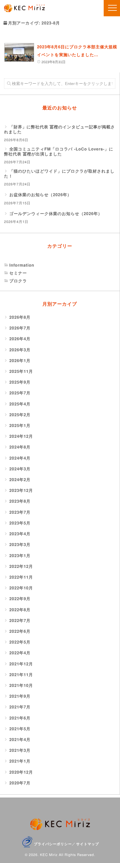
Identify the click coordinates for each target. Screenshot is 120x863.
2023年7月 (20, 512)
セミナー (18, 273)
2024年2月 (20, 479)
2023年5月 (20, 523)
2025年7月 (20, 393)
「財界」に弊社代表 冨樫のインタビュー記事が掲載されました (59, 129)
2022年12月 (21, 566)
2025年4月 (20, 404)
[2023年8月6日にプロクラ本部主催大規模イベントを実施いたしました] (19, 52)
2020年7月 (20, 783)
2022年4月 (20, 653)
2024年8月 (20, 447)
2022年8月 (20, 609)
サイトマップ (87, 843)
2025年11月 (21, 371)
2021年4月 (20, 739)
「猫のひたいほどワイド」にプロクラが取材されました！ (59, 174)
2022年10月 (21, 588)
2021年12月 (21, 664)
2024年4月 (20, 458)
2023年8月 (20, 501)
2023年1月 (20, 555)
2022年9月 (20, 598)
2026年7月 (20, 328)
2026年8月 (20, 317)
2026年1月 (20, 360)
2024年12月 (21, 436)
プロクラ (18, 281)
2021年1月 (20, 761)
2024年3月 (20, 469)
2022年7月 (20, 620)
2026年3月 (20, 350)
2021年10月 (21, 685)
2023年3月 (20, 544)
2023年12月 (21, 490)
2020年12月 (21, 772)
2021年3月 (20, 750)
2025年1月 (20, 425)
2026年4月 (20, 338)
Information (21, 265)
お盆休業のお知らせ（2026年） (40, 194)
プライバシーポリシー (53, 843)
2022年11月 (21, 577)
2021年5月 (20, 728)
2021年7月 (20, 707)
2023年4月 (20, 533)
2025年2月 (20, 414)
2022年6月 (20, 631)
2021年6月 (20, 718)
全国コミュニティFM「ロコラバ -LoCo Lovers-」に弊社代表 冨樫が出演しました (58, 152)
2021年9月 (20, 696)
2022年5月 (20, 642)
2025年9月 (20, 382)
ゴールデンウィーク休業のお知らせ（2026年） (55, 213)
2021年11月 (21, 674)
